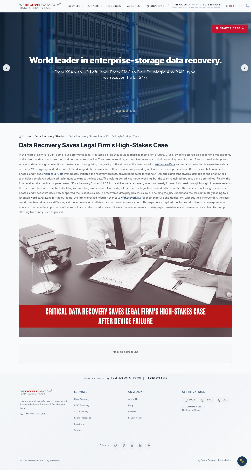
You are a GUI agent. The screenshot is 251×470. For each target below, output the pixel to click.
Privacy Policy (135, 418)
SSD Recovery (81, 412)
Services (74, 6)
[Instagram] (132, 445)
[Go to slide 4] (127, 111)
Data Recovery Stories (49, 136)
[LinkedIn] (140, 445)
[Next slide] (244, 67)
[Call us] (242, 461)
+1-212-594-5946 (210, 5)
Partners (93, 6)
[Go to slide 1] (117, 111)
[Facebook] (124, 445)
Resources (113, 6)
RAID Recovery (81, 406)
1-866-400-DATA (181, 5)
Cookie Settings (208, 460)
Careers (132, 412)
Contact (78, 430)
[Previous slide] (6, 67)
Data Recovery (81, 399)
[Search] (241, 6)
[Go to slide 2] (120, 111)
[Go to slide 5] (131, 111)
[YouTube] (148, 445)
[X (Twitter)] (116, 445)
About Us (133, 6)
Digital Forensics (82, 418)
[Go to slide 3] (124, 111)
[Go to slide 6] (134, 111)
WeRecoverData (165, 164)
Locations (79, 424)
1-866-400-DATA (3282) (35, 414)
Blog (130, 406)
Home (26, 136)
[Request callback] (247, 6)
